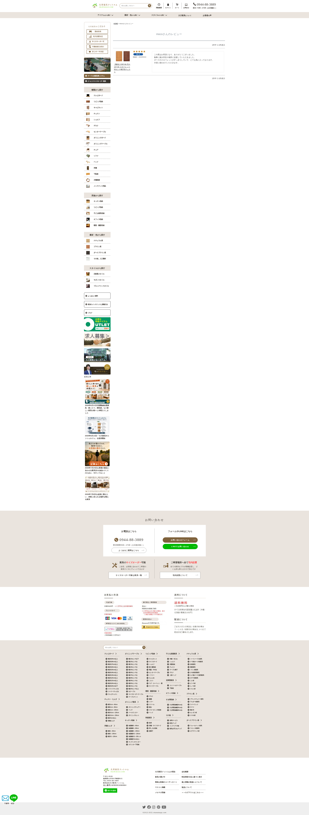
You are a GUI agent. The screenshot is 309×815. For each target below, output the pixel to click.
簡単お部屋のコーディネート (166, 782)
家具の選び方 (160, 777)
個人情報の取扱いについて (192, 782)
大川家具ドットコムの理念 (165, 772)
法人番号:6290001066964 (114, 785)
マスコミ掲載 (160, 787)
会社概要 (185, 772)
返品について (187, 787)
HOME (116, 23)
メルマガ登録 (160, 792)
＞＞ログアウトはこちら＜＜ (193, 792)
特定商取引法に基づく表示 (192, 777)
